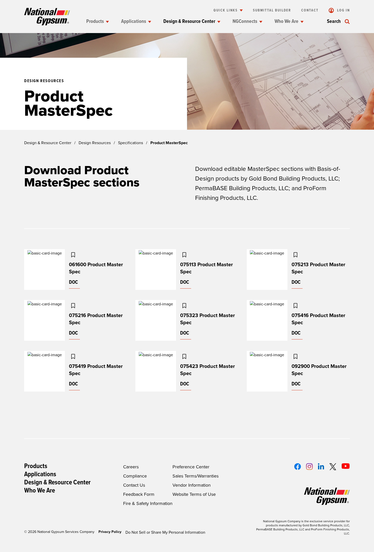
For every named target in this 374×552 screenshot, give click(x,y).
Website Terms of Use (194, 494)
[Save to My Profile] (73, 255)
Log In (343, 10)
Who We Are (286, 21)
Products (95, 21)
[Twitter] (332, 466)
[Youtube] (345, 466)
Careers (131, 467)
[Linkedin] (321, 466)
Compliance (135, 476)
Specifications (130, 142)
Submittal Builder (272, 10)
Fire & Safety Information (147, 503)
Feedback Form (138, 494)
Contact (310, 10)
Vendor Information (191, 485)
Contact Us (134, 485)
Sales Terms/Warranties (195, 476)
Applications (133, 21)
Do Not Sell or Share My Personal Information (165, 532)
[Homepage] (47, 16)
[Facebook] (297, 466)
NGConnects (245, 21)
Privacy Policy (109, 532)
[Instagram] (309, 466)
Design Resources (95, 142)
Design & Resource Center (189, 21)
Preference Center (190, 467)
